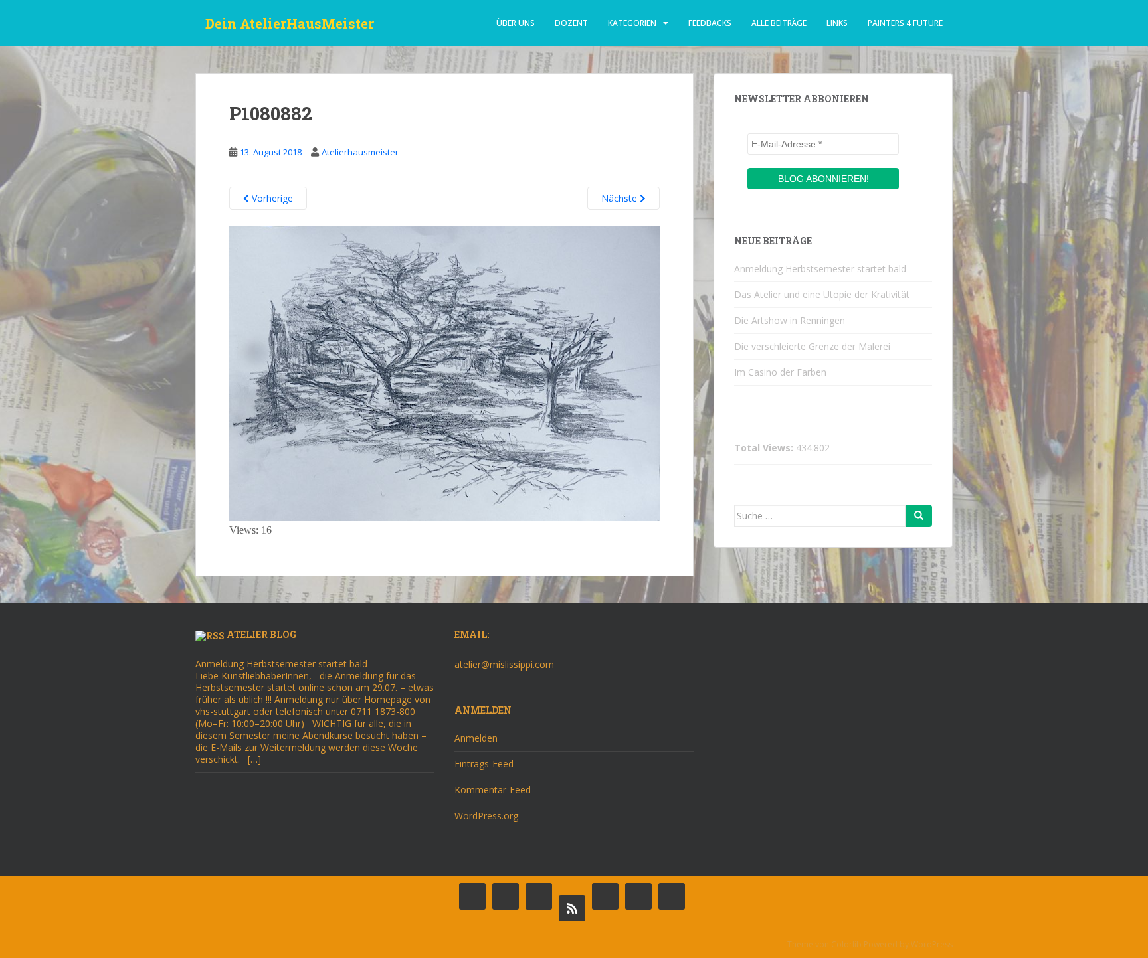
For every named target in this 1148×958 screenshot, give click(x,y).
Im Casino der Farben (780, 372)
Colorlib (846, 944)
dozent (571, 23)
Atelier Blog (261, 634)
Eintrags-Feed (484, 764)
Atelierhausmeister (360, 152)
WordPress (932, 944)
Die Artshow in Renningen (789, 320)
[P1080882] (444, 372)
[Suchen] (919, 516)
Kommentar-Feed (492, 789)
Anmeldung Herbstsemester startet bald (820, 268)
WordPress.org (486, 815)
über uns (515, 23)
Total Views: (765, 448)
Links (837, 23)
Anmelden (476, 738)
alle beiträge (779, 23)
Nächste (620, 198)
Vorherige (271, 198)
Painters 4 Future (905, 23)
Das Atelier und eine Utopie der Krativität (821, 294)
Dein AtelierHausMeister (289, 23)
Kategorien (632, 23)
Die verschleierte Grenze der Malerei (812, 346)
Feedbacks (709, 23)
